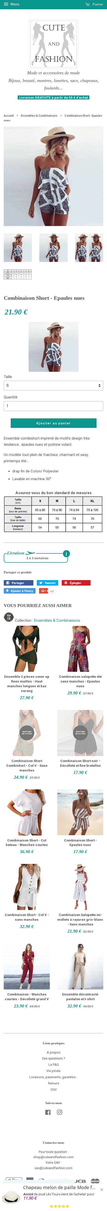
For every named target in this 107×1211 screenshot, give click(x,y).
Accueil (9, 115)
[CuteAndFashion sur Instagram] (59, 1113)
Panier (97, 4)
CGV (54, 1089)
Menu (14, 4)
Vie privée (53, 1071)
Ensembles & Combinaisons (39, 115)
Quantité (10, 397)
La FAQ (54, 1064)
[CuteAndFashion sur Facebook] (48, 1113)
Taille (8, 377)
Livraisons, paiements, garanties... (53, 1077)
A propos (53, 1052)
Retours (53, 1083)
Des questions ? (53, 1058)
